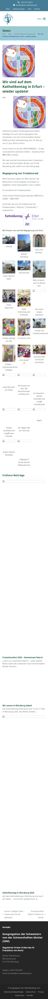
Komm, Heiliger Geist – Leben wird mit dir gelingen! (13, 914)
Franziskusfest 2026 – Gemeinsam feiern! (22, 657)
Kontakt (30, 995)
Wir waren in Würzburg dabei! (17, 705)
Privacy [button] (41, 992)
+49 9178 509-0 (27, 2)
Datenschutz (31, 992)
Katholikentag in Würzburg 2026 (18, 892)
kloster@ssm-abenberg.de (26, 5)
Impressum (19, 995)
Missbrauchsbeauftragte (13, 992)
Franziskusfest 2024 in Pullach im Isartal (36, 914)
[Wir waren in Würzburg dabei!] (24, 686)
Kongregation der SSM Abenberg (23, 988)
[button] (41, 18)
